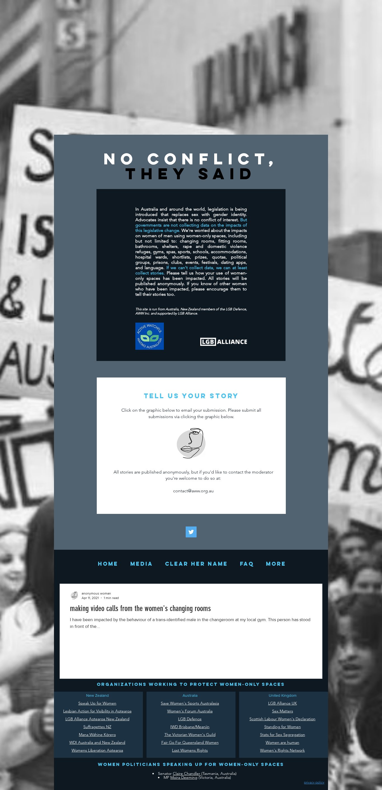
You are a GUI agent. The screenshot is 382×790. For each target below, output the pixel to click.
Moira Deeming (183, 777)
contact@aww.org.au (193, 490)
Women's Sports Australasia (194, 703)
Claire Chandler (187, 773)
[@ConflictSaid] (191, 531)
